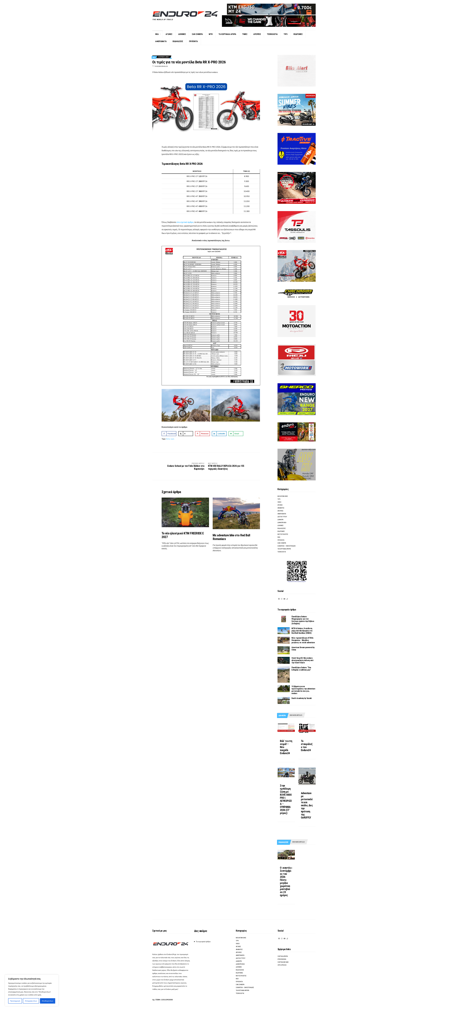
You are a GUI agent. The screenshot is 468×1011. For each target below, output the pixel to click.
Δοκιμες (182, 34)
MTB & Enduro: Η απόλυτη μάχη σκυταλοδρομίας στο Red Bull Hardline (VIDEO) (302, 630)
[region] (31, 990)
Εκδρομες (298, 34)
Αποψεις (257, 34)
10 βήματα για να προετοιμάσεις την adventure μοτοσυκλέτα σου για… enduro (303, 690)
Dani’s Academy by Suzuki (302, 698)
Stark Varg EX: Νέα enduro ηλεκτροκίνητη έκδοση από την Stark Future (302, 660)
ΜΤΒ (211, 34)
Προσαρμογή (15, 1001)
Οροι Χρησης (282, 965)
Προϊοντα (193, 41)
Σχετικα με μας (283, 962)
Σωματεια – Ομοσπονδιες (287, 546)
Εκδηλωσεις (178, 41)
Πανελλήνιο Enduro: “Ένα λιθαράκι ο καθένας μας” (301, 668)
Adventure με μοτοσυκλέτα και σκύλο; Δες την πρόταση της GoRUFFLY (307, 805)
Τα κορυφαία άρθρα (203, 941)
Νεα (157, 34)
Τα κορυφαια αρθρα (227, 34)
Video (279, 502)
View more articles (296, 715)
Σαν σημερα (197, 34)
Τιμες (244, 34)
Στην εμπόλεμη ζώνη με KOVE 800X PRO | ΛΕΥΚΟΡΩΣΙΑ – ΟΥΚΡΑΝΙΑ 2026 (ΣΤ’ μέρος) (286, 799)
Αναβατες (281, 508)
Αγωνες (169, 34)
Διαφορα (280, 519)
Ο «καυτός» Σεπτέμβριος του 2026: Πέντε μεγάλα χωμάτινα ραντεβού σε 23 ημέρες (286, 881)
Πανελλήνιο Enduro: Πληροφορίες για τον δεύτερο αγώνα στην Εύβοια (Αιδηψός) (303, 620)
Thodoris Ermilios (161, 66)
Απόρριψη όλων (31, 1001)
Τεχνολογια (272, 34)
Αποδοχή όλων (47, 1001)
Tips (286, 34)
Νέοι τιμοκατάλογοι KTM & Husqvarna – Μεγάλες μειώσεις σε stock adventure (303, 640)
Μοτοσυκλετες (283, 534)
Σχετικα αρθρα (283, 956)
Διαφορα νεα (282, 522)
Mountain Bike (283, 496)
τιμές (172, 439)
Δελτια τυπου (282, 517)
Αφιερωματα (161, 41)
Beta (168, 439)
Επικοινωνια (282, 959)
